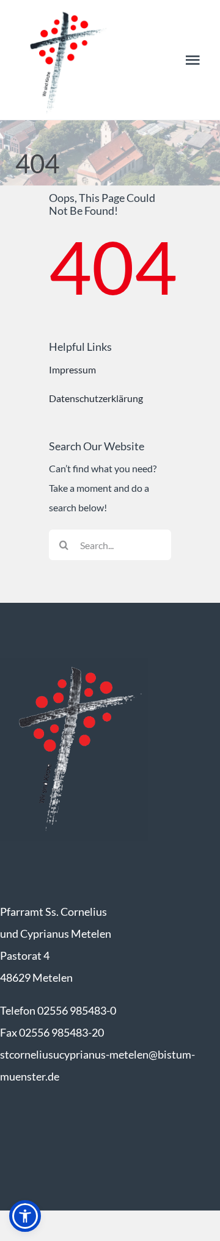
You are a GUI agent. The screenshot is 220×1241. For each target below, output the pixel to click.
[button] (25, 1216)
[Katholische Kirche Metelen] (74, 662)
